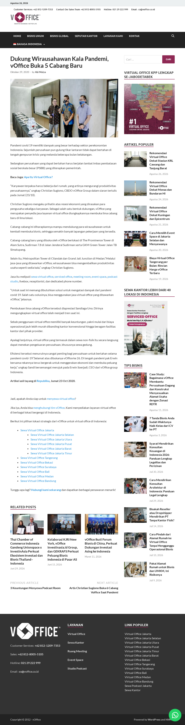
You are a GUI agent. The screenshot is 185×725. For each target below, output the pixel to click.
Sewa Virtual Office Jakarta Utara (51, 439)
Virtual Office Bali (136, 672)
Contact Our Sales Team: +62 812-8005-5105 (78, 9)
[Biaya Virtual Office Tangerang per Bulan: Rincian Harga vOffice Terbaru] (135, 258)
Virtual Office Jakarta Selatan (143, 638)
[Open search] (173, 36)
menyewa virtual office (61, 398)
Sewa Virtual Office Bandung (38, 480)
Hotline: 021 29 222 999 (116, 9)
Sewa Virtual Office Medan (37, 476)
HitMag (170, 719)
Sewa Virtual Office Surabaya (38, 467)
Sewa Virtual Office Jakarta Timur (51, 453)
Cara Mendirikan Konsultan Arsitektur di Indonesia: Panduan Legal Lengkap (161, 487)
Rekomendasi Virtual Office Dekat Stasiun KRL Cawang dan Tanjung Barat (161, 160)
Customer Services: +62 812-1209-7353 (33, 9)
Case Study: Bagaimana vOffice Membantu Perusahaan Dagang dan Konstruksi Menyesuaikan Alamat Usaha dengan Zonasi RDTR (162, 389)
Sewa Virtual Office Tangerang (39, 457)
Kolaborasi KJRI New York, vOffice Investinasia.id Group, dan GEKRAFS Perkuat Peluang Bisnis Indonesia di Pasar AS (63, 549)
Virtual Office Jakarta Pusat (142, 646)
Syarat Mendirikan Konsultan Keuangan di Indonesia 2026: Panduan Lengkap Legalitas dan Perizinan (161, 455)
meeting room (82, 276)
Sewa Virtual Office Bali (35, 471)
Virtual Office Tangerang (140, 664)
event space (99, 276)
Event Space (75, 659)
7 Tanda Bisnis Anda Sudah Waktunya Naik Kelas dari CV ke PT (161, 423)
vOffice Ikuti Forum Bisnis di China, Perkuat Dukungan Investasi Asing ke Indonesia (101, 545)
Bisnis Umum (35, 36)
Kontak (134, 36)
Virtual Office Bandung (139, 681)
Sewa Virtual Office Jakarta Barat (51, 448)
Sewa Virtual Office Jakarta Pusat (51, 444)
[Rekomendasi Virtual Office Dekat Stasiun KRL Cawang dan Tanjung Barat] (135, 153)
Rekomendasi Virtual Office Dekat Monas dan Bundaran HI (160, 187)
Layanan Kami (113, 36)
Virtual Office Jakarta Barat (142, 655)
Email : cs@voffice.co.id (143, 9)
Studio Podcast (77, 668)
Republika (43, 380)
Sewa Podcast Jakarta (138, 685)
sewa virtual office (42, 276)
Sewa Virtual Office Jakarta (37, 430)
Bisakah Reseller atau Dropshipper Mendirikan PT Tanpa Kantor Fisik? (161, 514)
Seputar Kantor (86, 36)
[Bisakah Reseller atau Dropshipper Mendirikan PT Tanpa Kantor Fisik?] (135, 509)
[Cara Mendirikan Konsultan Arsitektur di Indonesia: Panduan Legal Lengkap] (135, 480)
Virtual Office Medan (138, 677)
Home (17, 36)
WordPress (154, 719)
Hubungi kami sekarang (46, 489)
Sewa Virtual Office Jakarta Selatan (52, 434)
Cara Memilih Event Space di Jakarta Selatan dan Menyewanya (162, 238)
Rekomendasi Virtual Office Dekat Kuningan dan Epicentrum (159, 213)
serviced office (63, 276)
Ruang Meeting (77, 651)
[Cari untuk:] (149, 59)
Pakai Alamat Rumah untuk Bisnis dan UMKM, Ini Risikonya (161, 569)
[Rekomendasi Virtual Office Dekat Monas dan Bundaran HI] (135, 182)
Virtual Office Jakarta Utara (142, 642)
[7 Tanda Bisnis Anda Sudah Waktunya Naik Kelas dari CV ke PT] (135, 418)
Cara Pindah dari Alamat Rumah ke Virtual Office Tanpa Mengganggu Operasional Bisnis (161, 541)
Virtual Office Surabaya (139, 668)
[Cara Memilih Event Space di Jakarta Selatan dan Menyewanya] (135, 233)
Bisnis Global (59, 36)
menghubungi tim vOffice (49, 407)
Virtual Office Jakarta (138, 634)
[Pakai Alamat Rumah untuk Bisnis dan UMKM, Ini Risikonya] (135, 563)
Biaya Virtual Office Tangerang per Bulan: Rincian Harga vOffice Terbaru (162, 265)
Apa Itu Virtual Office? (38, 177)
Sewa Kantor (133, 690)
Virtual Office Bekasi (137, 659)
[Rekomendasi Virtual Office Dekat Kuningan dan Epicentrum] (135, 207)
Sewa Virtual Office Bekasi (36, 462)
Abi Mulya (40, 72)
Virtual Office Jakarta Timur (142, 651)
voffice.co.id (29, 671)
